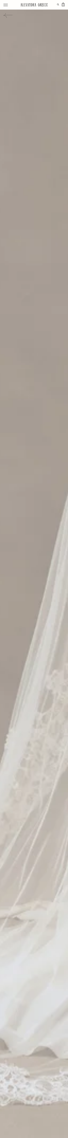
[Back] (8, 16)
